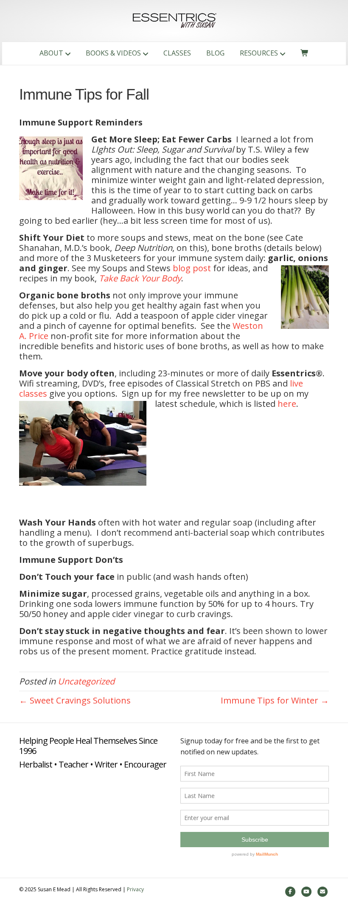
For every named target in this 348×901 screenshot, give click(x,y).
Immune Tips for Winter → (275, 700)
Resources (259, 53)
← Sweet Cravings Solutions (75, 700)
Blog (215, 53)
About (51, 53)
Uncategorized (86, 681)
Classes (177, 53)
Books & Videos (113, 53)
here (287, 403)
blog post (192, 268)
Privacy (135, 889)
